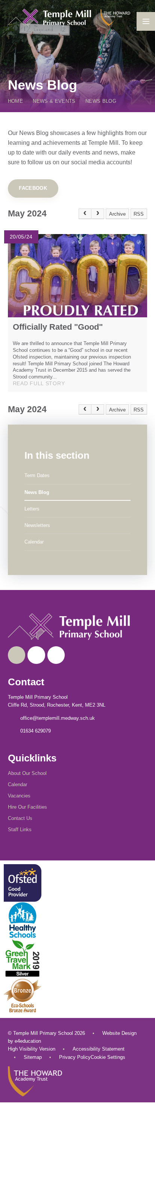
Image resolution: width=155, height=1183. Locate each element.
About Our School (27, 773)
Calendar (17, 784)
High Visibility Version (31, 1049)
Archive (117, 214)
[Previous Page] (85, 214)
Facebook (33, 188)
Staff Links (20, 829)
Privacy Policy (75, 1057)
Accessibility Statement (99, 1049)
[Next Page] (97, 214)
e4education (28, 1041)
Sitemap (33, 1057)
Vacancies (19, 796)
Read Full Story (39, 383)
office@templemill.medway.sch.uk (57, 718)
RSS (139, 214)
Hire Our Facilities (27, 807)
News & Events (54, 101)
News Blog (100, 101)
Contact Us (20, 818)
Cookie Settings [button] (108, 1057)
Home (15, 101)
